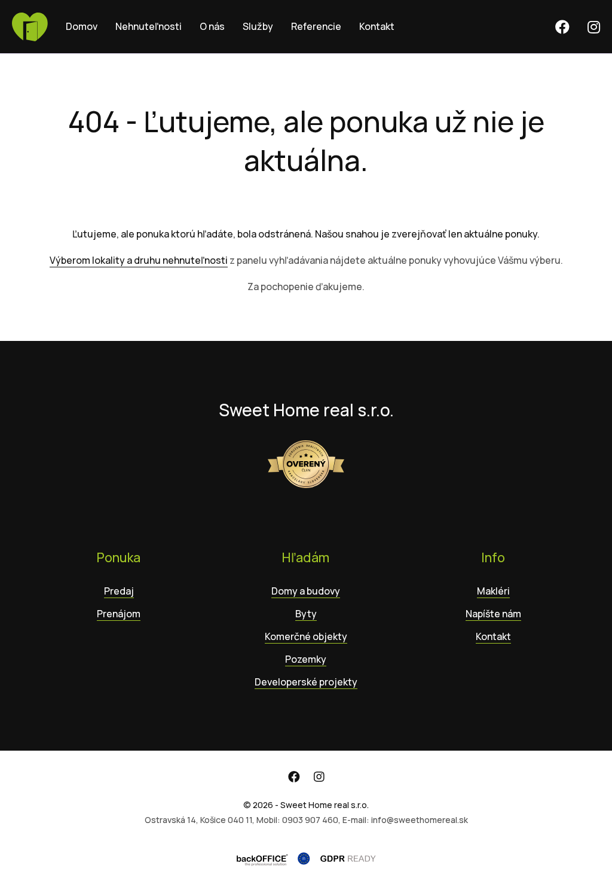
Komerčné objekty (306, 636)
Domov (81, 26)
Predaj (119, 591)
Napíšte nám (493, 613)
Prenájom (118, 613)
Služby (258, 26)
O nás (212, 26)
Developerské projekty (306, 681)
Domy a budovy (305, 591)
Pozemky (305, 659)
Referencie (316, 26)
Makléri (493, 591)
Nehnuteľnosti (148, 26)
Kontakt (376, 26)
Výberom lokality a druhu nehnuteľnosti (139, 260)
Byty (306, 613)
